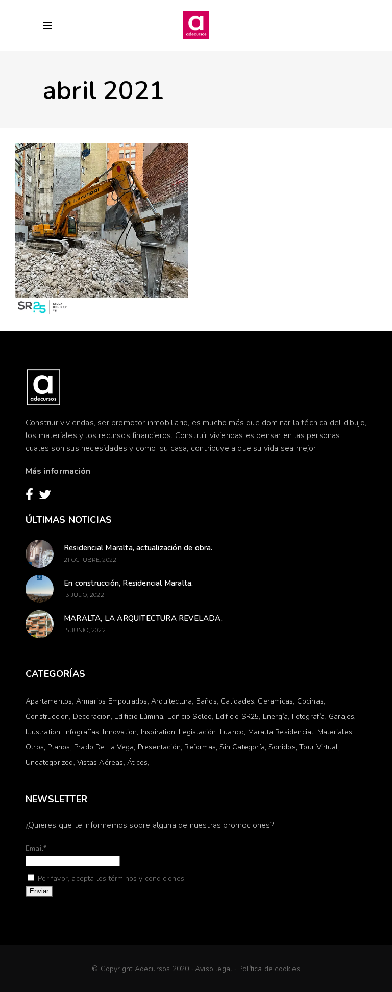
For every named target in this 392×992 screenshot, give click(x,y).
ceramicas (275, 701)
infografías (81, 732)
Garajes (341, 716)
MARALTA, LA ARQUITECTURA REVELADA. (143, 618)
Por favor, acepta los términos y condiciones (110, 878)
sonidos (281, 747)
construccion (47, 716)
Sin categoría (242, 747)
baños (206, 701)
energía (275, 716)
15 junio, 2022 (85, 630)
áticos (137, 762)
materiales (334, 732)
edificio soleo (189, 716)
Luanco (232, 732)
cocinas (310, 701)
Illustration (43, 732)
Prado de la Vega (104, 747)
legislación (197, 732)
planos (58, 747)
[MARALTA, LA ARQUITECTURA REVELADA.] (40, 624)
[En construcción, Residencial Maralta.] (40, 589)
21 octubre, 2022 (90, 559)
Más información (58, 471)
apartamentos (49, 701)
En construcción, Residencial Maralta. (128, 583)
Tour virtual (318, 747)
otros (35, 747)
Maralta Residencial (281, 732)
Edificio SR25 (237, 716)
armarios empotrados (112, 701)
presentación (159, 747)
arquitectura (171, 701)
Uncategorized (50, 762)
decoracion (92, 716)
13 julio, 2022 (84, 594)
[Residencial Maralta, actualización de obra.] (40, 554)
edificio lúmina (138, 716)
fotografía (308, 716)
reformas (200, 747)
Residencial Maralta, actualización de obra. (138, 548)
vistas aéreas (100, 762)
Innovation (120, 732)
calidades (237, 701)
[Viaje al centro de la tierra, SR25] (102, 229)
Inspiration (158, 732)
